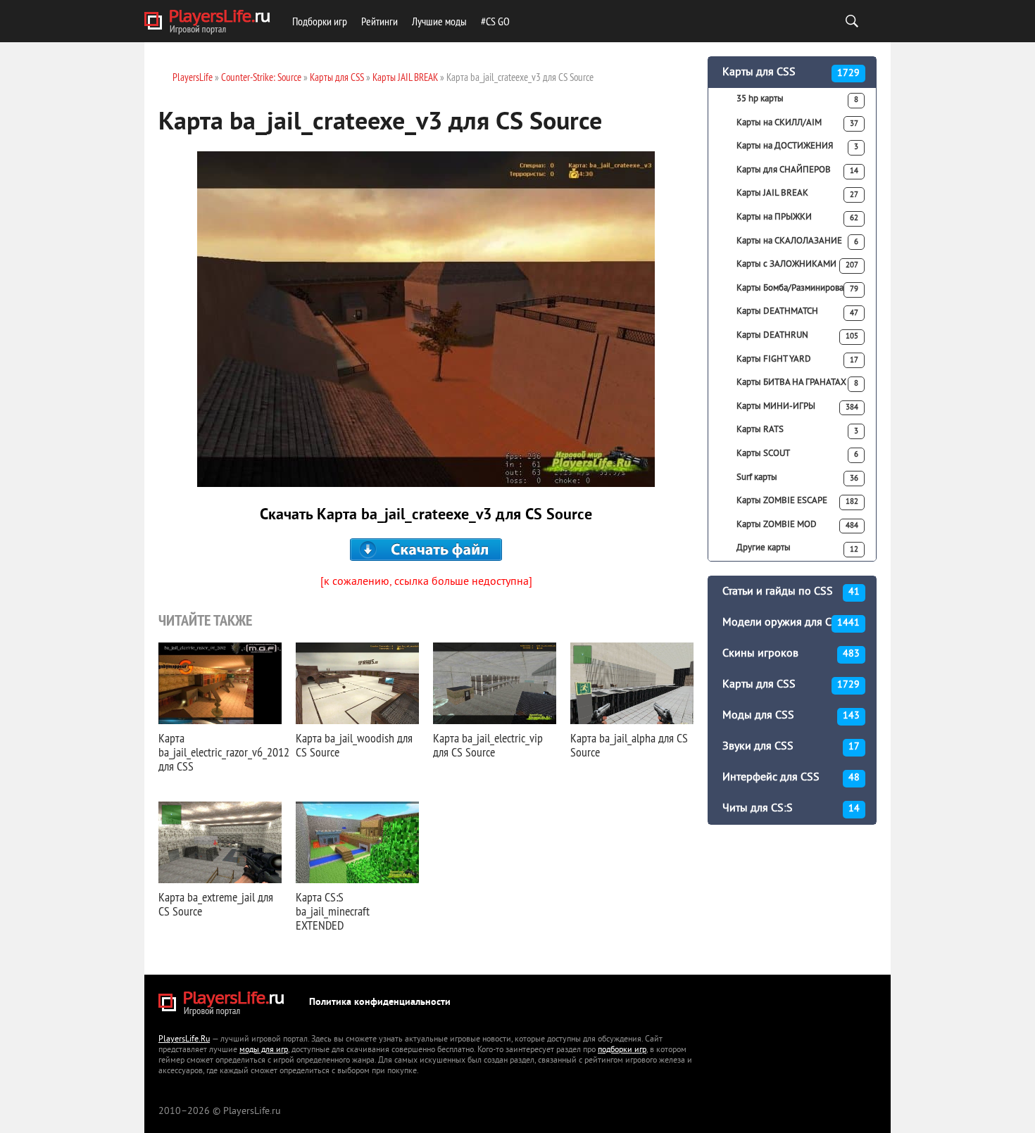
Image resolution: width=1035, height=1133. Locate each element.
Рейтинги (379, 21)
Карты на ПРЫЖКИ (797, 217)
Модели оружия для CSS (791, 623)
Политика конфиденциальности (380, 1002)
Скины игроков (791, 654)
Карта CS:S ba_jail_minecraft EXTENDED (333, 911)
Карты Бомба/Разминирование (797, 288)
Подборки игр (319, 21)
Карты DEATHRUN (797, 335)
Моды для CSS (791, 716)
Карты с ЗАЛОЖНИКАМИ (797, 264)
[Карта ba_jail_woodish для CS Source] (357, 683)
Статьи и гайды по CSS (791, 592)
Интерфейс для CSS (791, 778)
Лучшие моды (439, 21)
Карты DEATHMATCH (797, 311)
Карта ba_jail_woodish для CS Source (354, 745)
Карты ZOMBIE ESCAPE (797, 501)
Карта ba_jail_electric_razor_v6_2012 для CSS (223, 752)
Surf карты (797, 477)
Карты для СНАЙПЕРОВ (797, 170)
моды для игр (263, 1050)
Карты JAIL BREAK (797, 193)
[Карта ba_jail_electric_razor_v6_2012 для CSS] (220, 683)
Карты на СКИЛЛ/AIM (797, 123)
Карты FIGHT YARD (797, 359)
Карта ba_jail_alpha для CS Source (629, 745)
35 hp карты (797, 99)
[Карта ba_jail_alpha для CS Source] (632, 683)
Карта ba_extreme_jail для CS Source (215, 904)
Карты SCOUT (797, 454)
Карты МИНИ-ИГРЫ (797, 406)
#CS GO (495, 21)
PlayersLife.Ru (184, 1039)
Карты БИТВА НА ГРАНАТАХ (797, 382)
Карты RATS (797, 430)
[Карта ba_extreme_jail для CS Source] (220, 842)
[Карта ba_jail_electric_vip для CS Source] (494, 683)
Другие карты (797, 548)
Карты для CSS (791, 72)
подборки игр (622, 1050)
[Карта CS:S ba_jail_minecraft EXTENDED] (357, 842)
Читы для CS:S (791, 809)
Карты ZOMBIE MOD (797, 525)
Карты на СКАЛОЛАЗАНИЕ (797, 241)
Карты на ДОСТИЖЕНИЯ (797, 146)
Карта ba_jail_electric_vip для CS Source (488, 745)
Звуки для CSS (791, 747)
